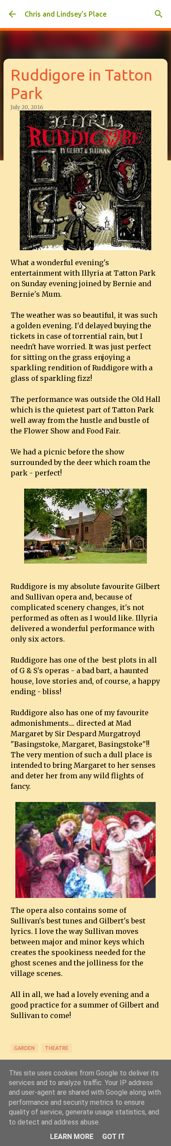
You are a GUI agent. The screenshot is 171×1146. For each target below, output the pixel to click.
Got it (113, 1136)
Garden (24, 1048)
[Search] (158, 14)
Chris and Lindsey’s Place (66, 14)
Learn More (71, 1136)
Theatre (56, 1048)
